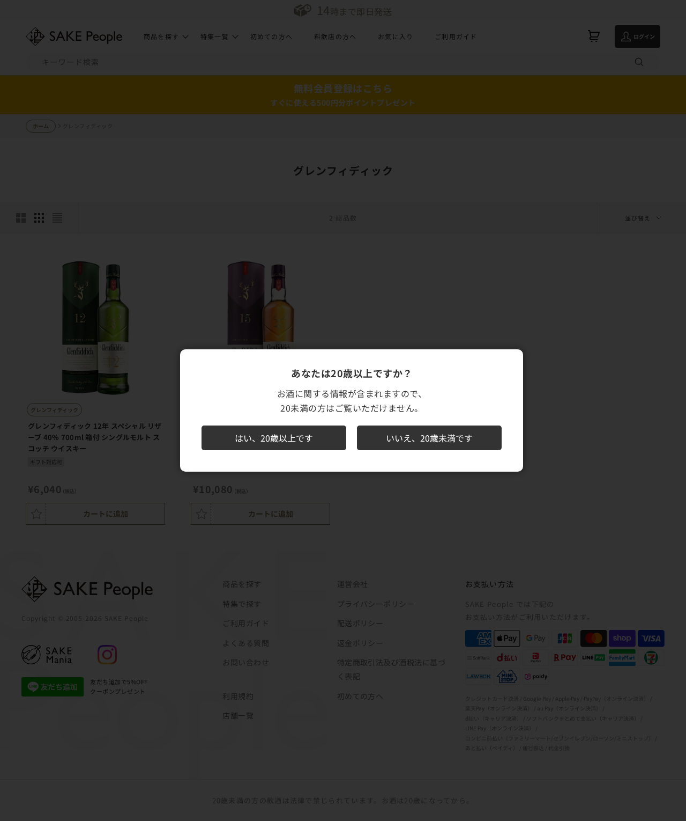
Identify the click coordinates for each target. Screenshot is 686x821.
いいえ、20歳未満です (429, 437)
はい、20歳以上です (274, 437)
